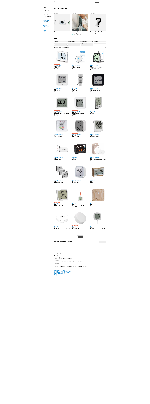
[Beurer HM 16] (62, 60)
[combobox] (60, 47)
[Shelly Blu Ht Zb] (98, 198)
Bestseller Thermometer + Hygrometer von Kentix (61, 272)
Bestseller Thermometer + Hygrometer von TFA (61, 270)
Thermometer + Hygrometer (46, 13)
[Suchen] (55, 2)
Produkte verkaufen (46, 26)
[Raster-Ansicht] (104, 47)
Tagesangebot (45, 25)
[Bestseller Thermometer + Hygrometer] (62, 23)
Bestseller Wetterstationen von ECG (59, 273)
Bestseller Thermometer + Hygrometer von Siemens (61, 280)
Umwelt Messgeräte (46, 10)
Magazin (44, 30)
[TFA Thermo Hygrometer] (98, 129)
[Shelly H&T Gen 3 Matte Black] (98, 83)
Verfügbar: (64, 47)
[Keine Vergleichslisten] (102, 2)
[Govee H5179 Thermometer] (80, 60)
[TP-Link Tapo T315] (80, 175)
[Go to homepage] (46, 2)
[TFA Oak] (98, 175)
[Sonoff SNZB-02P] (80, 221)
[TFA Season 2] (80, 152)
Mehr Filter (100, 45)
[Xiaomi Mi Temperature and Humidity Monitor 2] (80, 106)
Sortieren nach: (56, 47)
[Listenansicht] (105, 47)
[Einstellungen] (93, 2)
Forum (44, 31)
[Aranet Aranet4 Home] (62, 129)
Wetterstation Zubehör (47, 16)
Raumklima (65, 5)
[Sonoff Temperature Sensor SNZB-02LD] (98, 221)
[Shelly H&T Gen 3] (62, 83)
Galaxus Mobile (45, 27)
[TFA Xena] (98, 106)
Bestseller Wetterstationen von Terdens (60, 276)
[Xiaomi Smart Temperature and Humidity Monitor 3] (62, 106)
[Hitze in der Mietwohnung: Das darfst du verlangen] (80, 24)
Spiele (44, 32)
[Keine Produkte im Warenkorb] (106, 2)
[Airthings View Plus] (62, 152)
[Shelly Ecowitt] (80, 83)
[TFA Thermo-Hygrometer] (62, 198)
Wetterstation (46, 14)
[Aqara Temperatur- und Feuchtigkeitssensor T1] (98, 152)
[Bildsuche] (90, 2)
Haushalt (44, 7)
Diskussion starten (103, 242)
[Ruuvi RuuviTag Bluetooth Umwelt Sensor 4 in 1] (62, 221)
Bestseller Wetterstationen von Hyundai (60, 275)
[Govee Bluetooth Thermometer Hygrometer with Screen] (98, 60)
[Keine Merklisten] (104, 2)
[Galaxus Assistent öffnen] (100, 2)
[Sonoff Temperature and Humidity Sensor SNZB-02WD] (80, 198)
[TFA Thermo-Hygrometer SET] (62, 175)
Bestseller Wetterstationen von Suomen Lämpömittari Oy (62, 271)
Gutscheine (45, 29)
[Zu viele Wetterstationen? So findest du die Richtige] (98, 23)
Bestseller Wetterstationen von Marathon (60, 274)
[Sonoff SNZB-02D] (80, 129)
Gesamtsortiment (45, 5)
